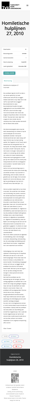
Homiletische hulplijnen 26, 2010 (15, 357)
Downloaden (9, 73)
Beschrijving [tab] (8, 81)
